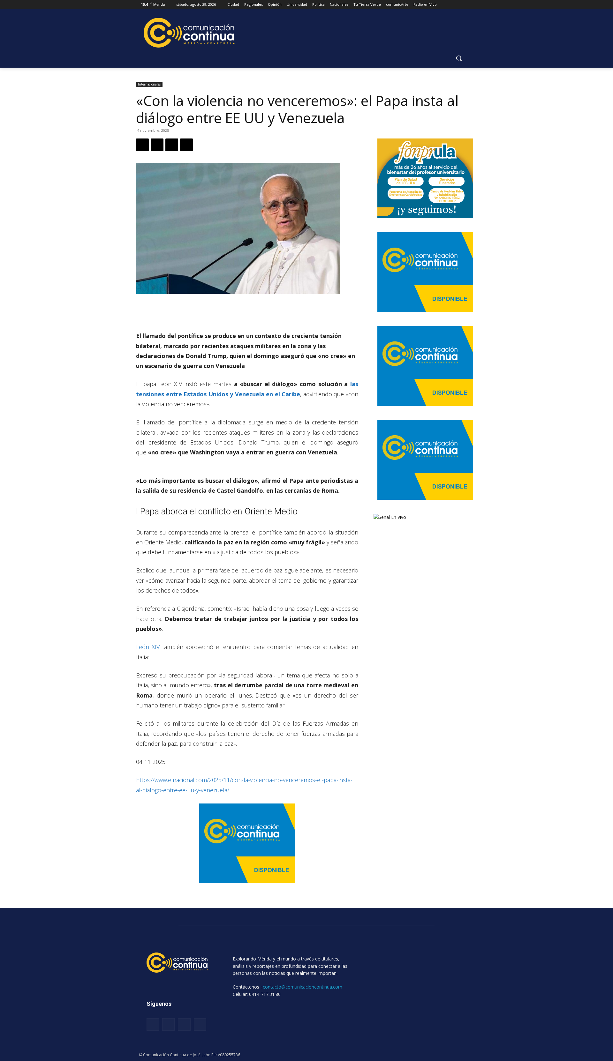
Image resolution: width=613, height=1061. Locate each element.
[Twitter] (157, 144)
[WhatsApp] (171, 144)
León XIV (149, 647)
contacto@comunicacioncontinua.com (302, 987)
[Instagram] (168, 1024)
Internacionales (149, 84)
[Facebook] (142, 144)
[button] (458, 58)
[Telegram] (186, 144)
